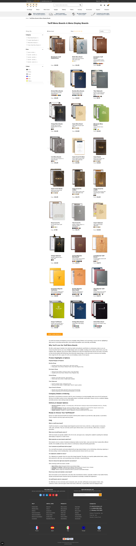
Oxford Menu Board (99, 321)
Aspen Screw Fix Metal (78, 157)
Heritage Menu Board (78, 321)
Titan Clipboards (98, 91)
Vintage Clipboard (56, 255)
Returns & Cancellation (37, 516)
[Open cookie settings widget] (2, 543)
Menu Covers (64, 506)
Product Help (35, 506)
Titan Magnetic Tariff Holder (99, 289)
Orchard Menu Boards (57, 91)
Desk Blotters (64, 518)
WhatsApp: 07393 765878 (96, 510)
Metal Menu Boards (32, 42)
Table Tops (63, 512)
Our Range (29, 9)
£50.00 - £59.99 (32, 59)
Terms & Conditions (36, 514)
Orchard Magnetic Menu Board (77, 256)
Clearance (106, 9)
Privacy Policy (49, 514)
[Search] (80, 5)
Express (98, 9)
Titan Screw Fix (76, 222)
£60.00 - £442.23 (32, 62)
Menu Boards (64, 508)
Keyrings (80, 9)
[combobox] (68, 5)
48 (77, 31)
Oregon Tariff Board (56, 321)
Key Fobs (77, 508)
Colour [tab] (28, 66)
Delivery (33, 510)
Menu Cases (47, 9)
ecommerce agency (68, 543)
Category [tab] (28, 34)
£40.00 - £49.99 (32, 57)
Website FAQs (35, 508)
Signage (56, 9)
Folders (72, 9)
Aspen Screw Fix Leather (76, 189)
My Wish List (104, 5)
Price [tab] (27, 49)
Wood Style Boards (32, 37)
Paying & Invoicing (36, 512)
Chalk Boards (78, 514)
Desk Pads (77, 506)
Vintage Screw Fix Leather (98, 189)
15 (74, 31)
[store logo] (32, 5)
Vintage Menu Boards (57, 124)
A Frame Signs (78, 516)
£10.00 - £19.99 (32, 54)
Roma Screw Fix (55, 222)
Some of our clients (50, 512)
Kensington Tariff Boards (98, 57)
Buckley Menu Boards (78, 91)
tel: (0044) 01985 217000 (96, 508)
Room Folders (64, 516)
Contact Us (103, 1)
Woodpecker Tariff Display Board (56, 57)
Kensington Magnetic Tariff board (56, 289)
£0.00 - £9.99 (31, 52)
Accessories (89, 9)
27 (76, 31)
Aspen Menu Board (77, 124)
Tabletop (64, 9)
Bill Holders (63, 510)
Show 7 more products (54, 334)
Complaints (34, 518)
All (81, 31)
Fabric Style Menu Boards (34, 45)
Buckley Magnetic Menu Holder (77, 289)
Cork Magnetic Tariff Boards (99, 256)
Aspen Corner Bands (56, 188)
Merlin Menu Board (77, 56)
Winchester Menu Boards (98, 124)
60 (79, 31)
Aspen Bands (97, 157)
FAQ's (108, 1)
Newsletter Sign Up (50, 518)
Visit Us (48, 508)
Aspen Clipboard (98, 222)
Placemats (63, 514)
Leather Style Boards (33, 40)
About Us (98, 1)
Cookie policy (49, 516)
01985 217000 (37, 1)
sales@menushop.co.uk (47, 1)
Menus (37, 9)
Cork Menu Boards (56, 157)
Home (27, 18)
